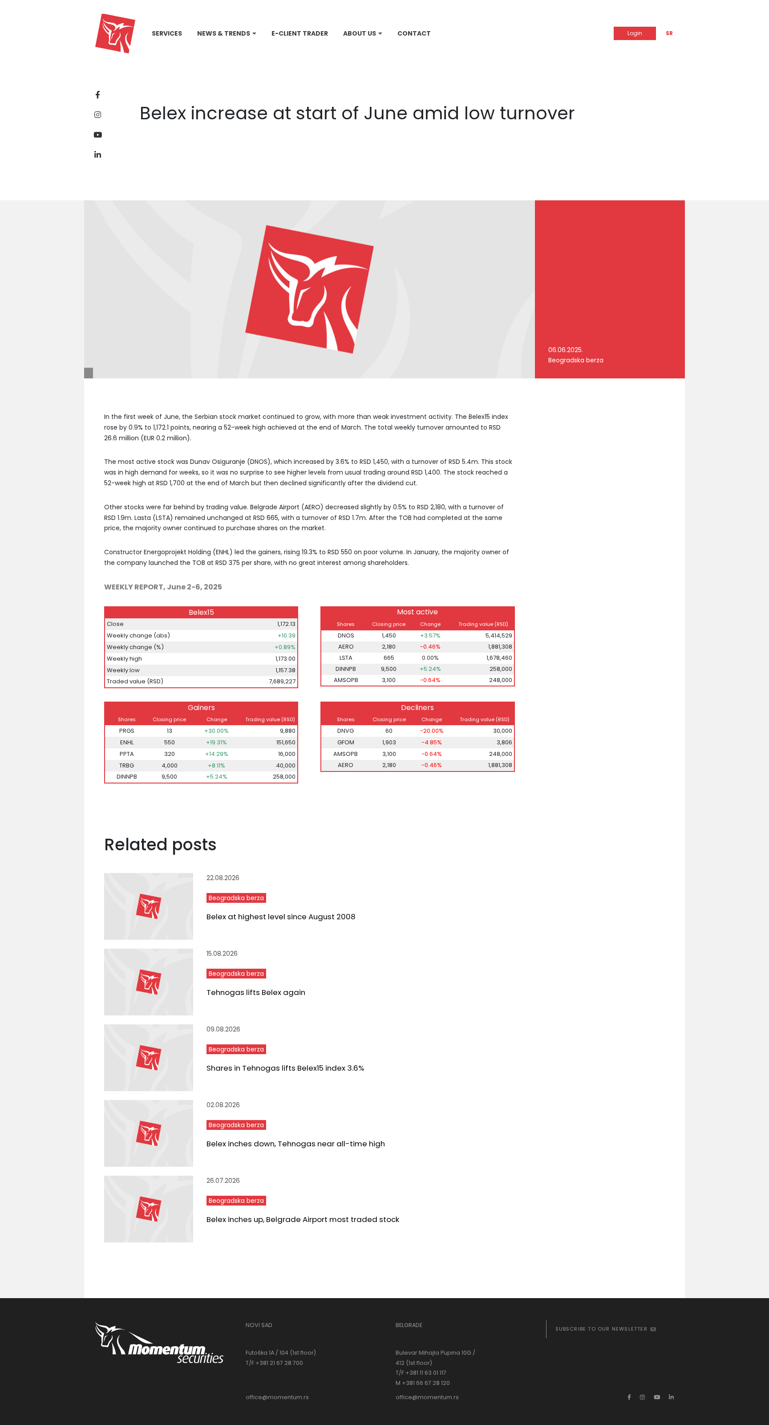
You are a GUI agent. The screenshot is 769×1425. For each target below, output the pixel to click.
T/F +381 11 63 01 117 (421, 1372)
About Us (359, 33)
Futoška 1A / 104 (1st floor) (281, 1352)
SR (669, 33)
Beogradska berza (236, 897)
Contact (414, 33)
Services (167, 33)
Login (634, 33)
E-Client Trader (299, 33)
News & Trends (223, 33)
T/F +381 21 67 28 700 (274, 1363)
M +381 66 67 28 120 (423, 1383)
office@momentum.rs (277, 1397)
